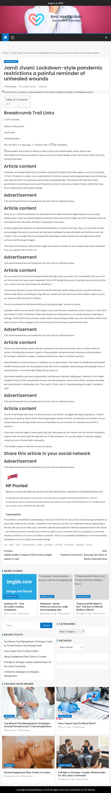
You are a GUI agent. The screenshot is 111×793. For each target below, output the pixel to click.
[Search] (106, 37)
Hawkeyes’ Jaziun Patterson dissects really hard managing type (54, 606)
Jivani (17, 545)
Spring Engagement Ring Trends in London (25, 656)
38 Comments (60, 144)
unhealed (80, 545)
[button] (12, 37)
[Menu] (12, 37)
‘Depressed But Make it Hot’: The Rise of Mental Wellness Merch (89, 606)
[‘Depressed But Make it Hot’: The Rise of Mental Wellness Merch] (91, 587)
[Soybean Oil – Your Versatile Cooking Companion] (19, 587)
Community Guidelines (74, 535)
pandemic (49, 545)
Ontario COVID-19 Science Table (24, 314)
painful (39, 545)
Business (9, 765)
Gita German (11, 86)
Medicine (9, 716)
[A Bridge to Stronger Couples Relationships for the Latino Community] (82, 752)
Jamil (11, 545)
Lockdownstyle (28, 545)
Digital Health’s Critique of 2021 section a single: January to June (28, 554)
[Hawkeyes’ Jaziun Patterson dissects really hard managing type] (55, 587)
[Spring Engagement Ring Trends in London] (28, 752)
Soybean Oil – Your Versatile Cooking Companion (14, 606)
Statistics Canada (26, 356)
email (39, 539)
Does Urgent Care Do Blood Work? (21, 651)
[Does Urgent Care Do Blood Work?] (82, 703)
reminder (58, 545)
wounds (89, 545)
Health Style (11, 61)
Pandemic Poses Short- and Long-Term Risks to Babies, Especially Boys (84, 554)
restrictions (69, 545)
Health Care (65, 716)
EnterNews (75, 789)
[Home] (5, 37)
